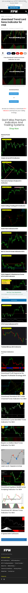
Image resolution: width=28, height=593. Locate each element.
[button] (14, 292)
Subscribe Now (14, 300)
